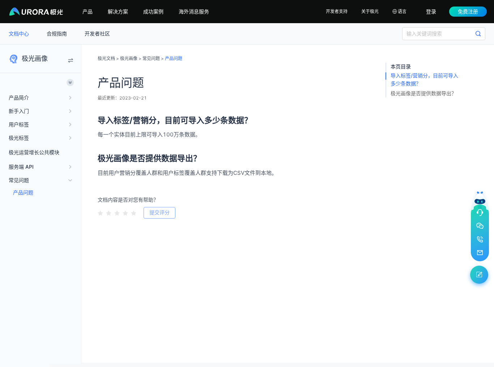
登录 (431, 11)
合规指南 (57, 33)
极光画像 (128, 58)
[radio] (100, 213)
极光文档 (106, 58)
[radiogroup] (117, 212)
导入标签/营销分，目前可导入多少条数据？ (424, 79)
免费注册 (468, 11)
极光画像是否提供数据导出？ (423, 93)
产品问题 (23, 192)
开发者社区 (97, 33)
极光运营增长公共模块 (34, 152)
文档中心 (19, 33)
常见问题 (151, 58)
